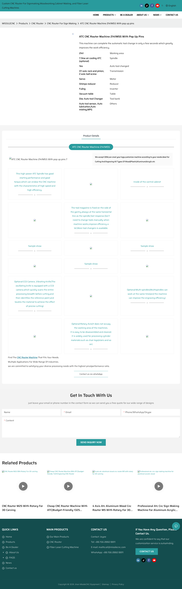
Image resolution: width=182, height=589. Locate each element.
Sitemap (105, 584)
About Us (14, 552)
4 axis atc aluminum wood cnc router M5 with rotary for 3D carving (111, 508)
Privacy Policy (118, 584)
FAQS (12, 557)
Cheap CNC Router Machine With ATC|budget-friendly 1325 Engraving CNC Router (67, 508)
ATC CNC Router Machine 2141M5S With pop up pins (107, 23)
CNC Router (37, 23)
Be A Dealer (12, 547)
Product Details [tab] (91, 135)
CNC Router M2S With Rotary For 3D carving (22, 508)
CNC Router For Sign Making (61, 23)
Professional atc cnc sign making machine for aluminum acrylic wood (158, 508)
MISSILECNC (8, 23)
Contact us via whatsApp (91, 374)
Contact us (11, 568)
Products (23, 23)
